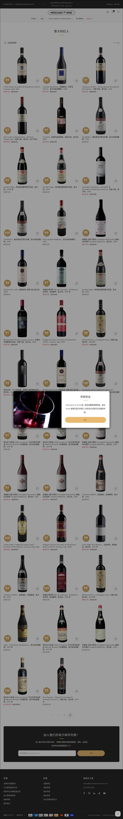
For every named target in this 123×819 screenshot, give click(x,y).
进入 (85, 420)
